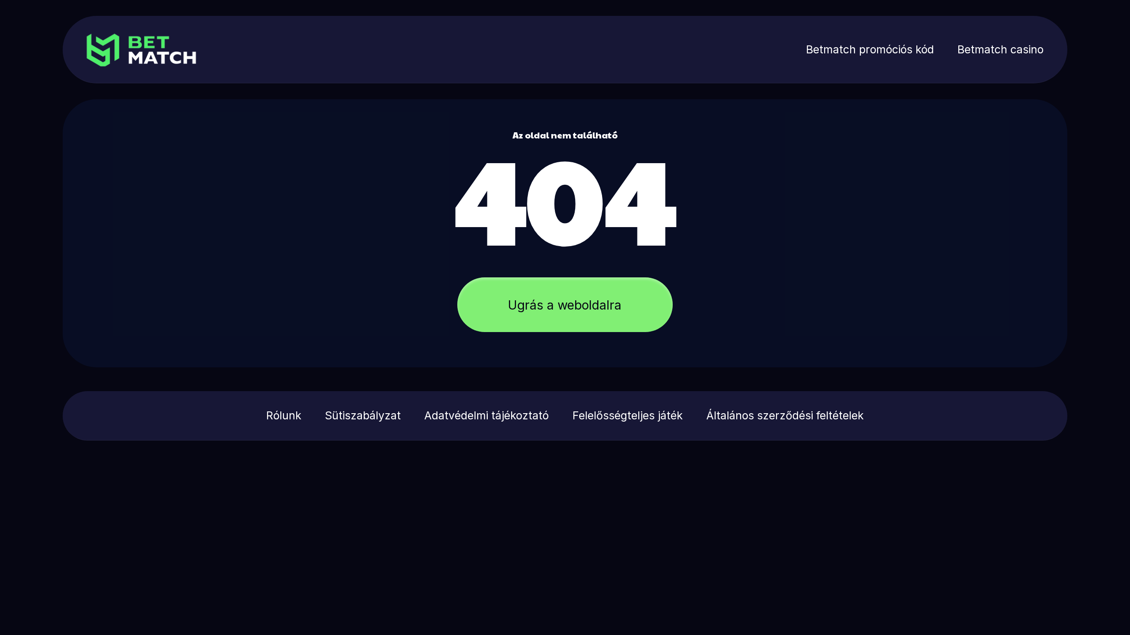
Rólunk (283, 415)
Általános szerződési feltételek (785, 415)
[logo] (167, 49)
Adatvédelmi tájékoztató (486, 415)
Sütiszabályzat (363, 415)
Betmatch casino (1000, 49)
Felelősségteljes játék (628, 415)
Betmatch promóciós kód (870, 49)
